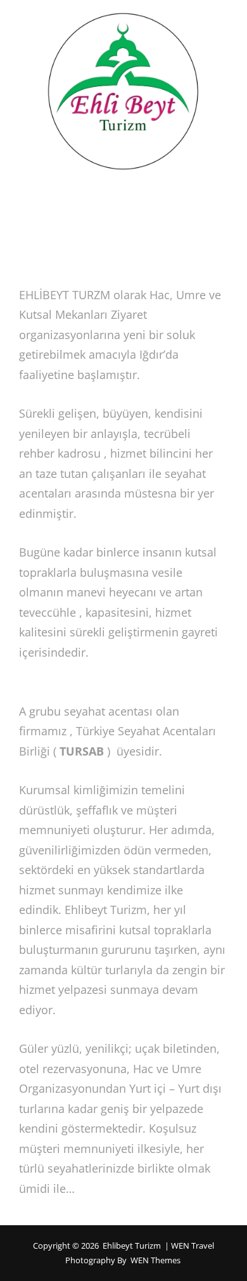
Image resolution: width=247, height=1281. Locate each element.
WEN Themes (155, 1260)
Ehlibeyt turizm (132, 1245)
